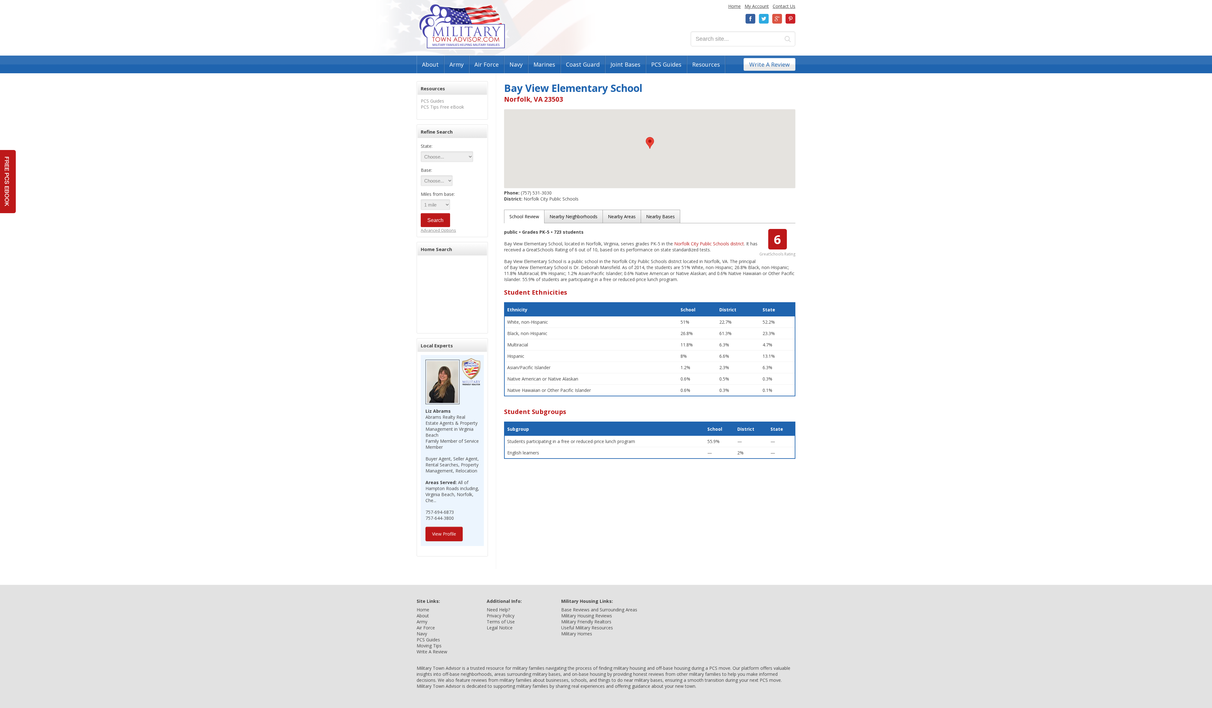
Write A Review (769, 64)
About (430, 64)
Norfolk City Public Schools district (709, 244)
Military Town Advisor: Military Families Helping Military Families (462, 26)
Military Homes (576, 634)
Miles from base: (438, 194)
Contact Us (784, 6)
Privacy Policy (500, 616)
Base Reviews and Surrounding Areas (599, 610)
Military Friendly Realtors (586, 622)
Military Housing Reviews (586, 616)
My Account (757, 6)
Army (456, 64)
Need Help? (498, 610)
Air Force (486, 64)
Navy (516, 64)
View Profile (444, 534)
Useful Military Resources (587, 628)
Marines (544, 64)
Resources (706, 64)
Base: (426, 170)
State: (426, 146)
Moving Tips (429, 646)
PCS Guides (666, 64)
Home (734, 6)
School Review (524, 216)
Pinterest (790, 19)
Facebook (751, 19)
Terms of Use (501, 622)
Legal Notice (500, 628)
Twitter (764, 19)
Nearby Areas (622, 216)
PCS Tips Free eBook (442, 107)
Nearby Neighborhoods (573, 216)
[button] (650, 143)
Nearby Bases (660, 216)
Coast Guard (583, 64)
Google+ (777, 19)
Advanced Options (438, 230)
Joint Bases (625, 64)
